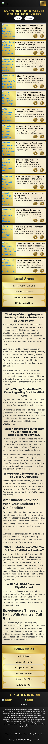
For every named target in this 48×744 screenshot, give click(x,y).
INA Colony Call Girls (24, 303)
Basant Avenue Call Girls (24, 286)
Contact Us (39, 734)
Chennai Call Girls (24, 679)
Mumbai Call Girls (24, 673)
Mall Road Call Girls (24, 291)
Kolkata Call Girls (24, 685)
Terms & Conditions (17, 734)
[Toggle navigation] (43, 3)
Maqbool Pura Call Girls (24, 297)
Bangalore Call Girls (24, 667)
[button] (21, 704)
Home (18, 18)
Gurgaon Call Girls (24, 662)
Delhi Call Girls (24, 656)
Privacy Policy (29, 734)
